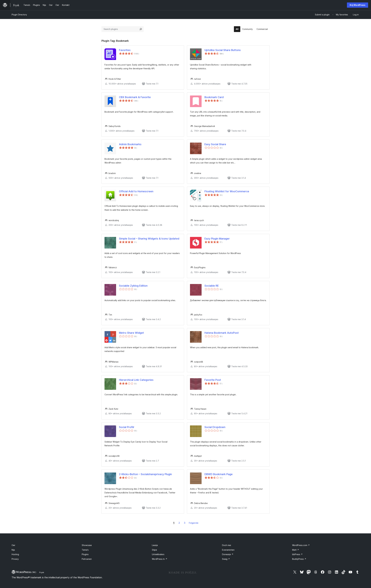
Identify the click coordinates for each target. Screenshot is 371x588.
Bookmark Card (214, 97)
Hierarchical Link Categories (136, 379)
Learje (155, 545)
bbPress (297, 554)
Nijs (13, 550)
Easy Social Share (215, 144)
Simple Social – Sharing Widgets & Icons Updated (149, 238)
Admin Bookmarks (130, 144)
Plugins (85, 554)
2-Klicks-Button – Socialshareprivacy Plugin (145, 474)
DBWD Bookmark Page (218, 474)
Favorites (125, 50)
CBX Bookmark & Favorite (135, 97)
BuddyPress (299, 559)
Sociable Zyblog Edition (133, 285)
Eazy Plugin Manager (217, 238)
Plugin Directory (19, 14)
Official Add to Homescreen (136, 191)
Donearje (227, 554)
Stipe (154, 550)
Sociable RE (211, 285)
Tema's (85, 550)
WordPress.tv (159, 559)
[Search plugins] (141, 29)
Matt (295, 550)
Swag (226, 559)
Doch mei (226, 545)
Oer (13, 545)
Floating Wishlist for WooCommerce (226, 191)
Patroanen (87, 559)
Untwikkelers (158, 554)
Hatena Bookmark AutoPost (221, 332)
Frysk (41, 572)
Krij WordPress (357, 5)
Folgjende (193, 523)
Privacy (15, 559)
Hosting (15, 554)
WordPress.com (301, 545)
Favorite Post (212, 379)
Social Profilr (126, 427)
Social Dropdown (214, 427)
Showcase (87, 545)
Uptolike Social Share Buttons (222, 50)
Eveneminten (228, 550)
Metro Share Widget (131, 332)
